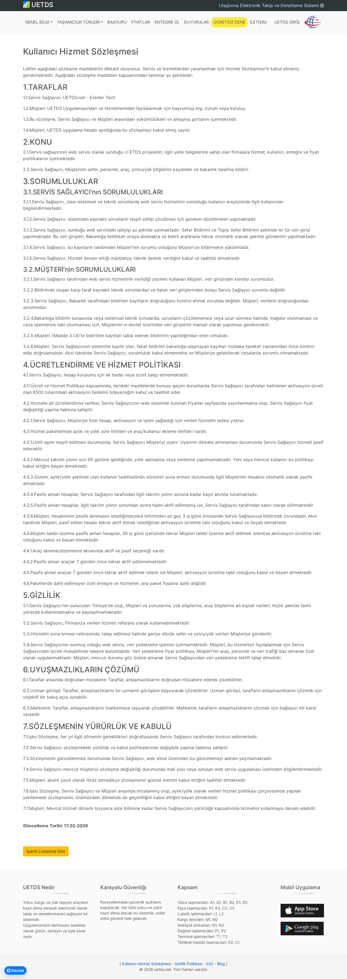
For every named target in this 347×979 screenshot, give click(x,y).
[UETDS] (313, 22)
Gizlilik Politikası (188, 963)
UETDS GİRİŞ (287, 22)
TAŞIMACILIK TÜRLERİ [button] (78, 22)
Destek (17, 970)
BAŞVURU (117, 22)
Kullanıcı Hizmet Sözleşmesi (146, 963)
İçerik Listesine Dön (46, 851)
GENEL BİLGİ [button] (37, 22)
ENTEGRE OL (167, 22)
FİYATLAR (140, 22)
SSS (209, 963)
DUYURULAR (196, 22)
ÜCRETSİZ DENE (229, 22)
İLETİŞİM (258, 22)
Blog (221, 963)
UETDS (41, 5)
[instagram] (322, 5)
